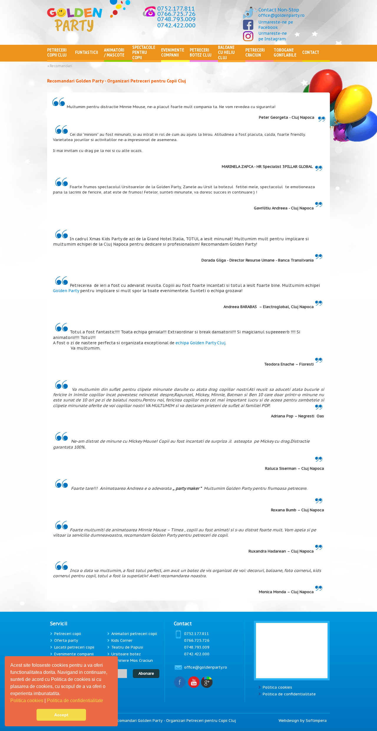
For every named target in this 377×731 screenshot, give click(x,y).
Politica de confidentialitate (75, 700)
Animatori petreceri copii (134, 633)
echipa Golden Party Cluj (200, 342)
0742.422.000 (176, 25)
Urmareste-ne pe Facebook (275, 24)
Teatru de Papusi (127, 647)
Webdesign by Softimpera (303, 720)
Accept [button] (61, 714)
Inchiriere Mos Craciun (132, 660)
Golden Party (66, 290)
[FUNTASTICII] (89, 58)
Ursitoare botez (126, 653)
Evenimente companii (74, 653)
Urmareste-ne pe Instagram (272, 36)
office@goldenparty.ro (281, 15)
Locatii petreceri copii (74, 647)
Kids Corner (122, 640)
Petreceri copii (67, 633)
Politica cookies (27, 700)
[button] (105, 701)
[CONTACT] (316, 58)
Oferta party (66, 640)
